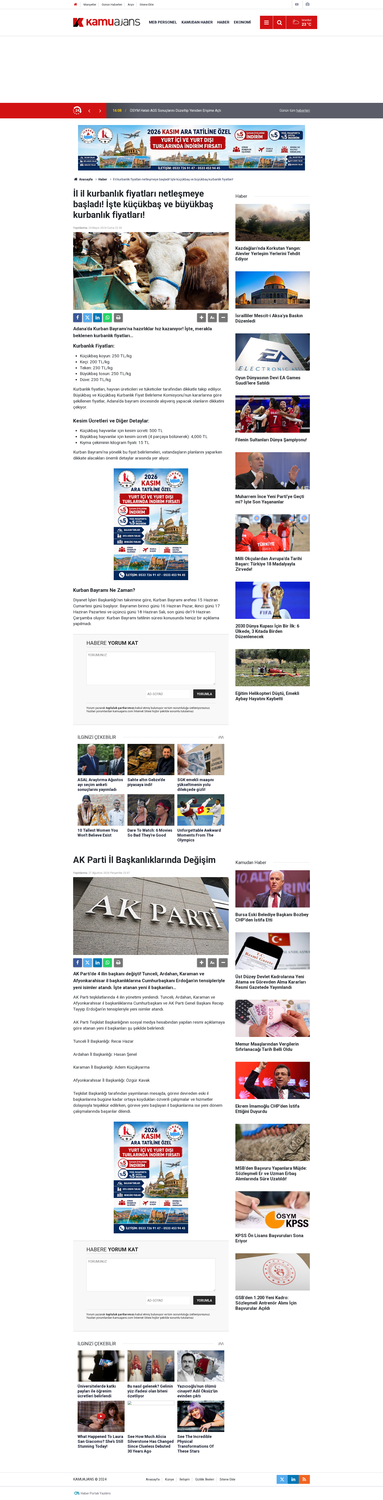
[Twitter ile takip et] (282, 1479)
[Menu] (267, 22)
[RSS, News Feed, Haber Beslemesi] (304, 1479)
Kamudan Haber (197, 22)
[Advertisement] (191, 70)
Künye (169, 1479)
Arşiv (131, 4)
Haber (223, 22)
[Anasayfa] (75, 4)
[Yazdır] (118, 317)
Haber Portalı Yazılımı (96, 1493)
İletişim (185, 1479)
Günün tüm (294, 110)
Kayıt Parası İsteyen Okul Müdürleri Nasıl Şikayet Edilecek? (175, 110)
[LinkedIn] (97, 317)
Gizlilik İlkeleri (204, 1479)
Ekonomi (242, 22)
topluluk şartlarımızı (120, 708)
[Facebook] (77, 317)
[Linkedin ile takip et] (293, 1479)
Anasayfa (85, 179)
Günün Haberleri (112, 4)
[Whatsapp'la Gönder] (107, 317)
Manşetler (90, 4)
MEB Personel (163, 22)
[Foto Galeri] (307, 4)
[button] (201, 317)
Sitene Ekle (147, 4)
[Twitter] (87, 317)
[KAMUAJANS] (106, 22)
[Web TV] (296, 4)
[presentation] (89, 110)
